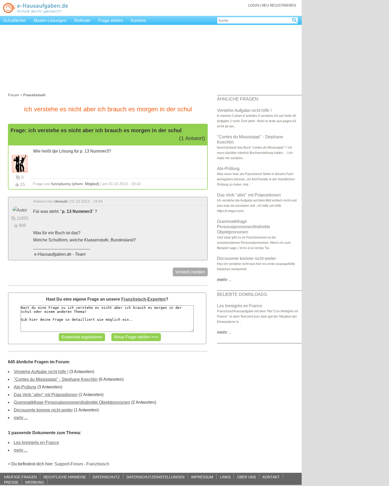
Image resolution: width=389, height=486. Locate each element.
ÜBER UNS (246, 477)
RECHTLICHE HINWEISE (64, 477)
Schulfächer (14, 20)
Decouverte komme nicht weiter (43, 410)
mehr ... (21, 417)
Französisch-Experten (143, 299)
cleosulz (60, 201)
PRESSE (11, 482)
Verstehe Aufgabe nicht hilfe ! (41, 371)
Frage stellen (110, 20)
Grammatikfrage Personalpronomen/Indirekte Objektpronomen (72, 402)
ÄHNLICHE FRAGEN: (238, 99)
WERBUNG (34, 482)
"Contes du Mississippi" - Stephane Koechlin (56, 379)
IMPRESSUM (202, 477)
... (224, 279)
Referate (82, 20)
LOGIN (253, 5)
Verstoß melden (190, 272)
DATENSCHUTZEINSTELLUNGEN (155, 477)
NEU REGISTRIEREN (279, 5)
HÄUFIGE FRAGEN (20, 477)
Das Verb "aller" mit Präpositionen (46, 394)
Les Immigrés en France (36, 442)
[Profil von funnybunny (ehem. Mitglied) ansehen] (20, 163)
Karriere (138, 20)
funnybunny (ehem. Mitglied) (75, 184)
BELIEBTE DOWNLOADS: (242, 294)
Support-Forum (69, 464)
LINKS (225, 477)
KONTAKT (271, 477)
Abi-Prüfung (25, 387)
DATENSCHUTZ (106, 477)
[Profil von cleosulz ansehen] (20, 210)
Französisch (97, 464)
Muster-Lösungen (50, 20)
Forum (13, 95)
